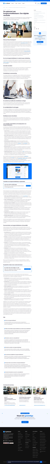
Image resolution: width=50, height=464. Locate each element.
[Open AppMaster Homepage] (8, 431)
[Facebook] (36, 29)
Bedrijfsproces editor (20, 436)
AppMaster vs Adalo (35, 449)
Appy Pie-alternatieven (43, 439)
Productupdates (20, 447)
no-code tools (25, 195)
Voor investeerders (27, 439)
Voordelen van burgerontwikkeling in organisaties (38, 18)
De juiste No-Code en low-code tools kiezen (39, 22)
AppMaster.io (26, 156)
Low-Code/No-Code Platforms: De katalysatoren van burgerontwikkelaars (39, 16)
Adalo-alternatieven (42, 445)
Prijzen (19, 445)
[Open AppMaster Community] (3, 440)
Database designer (20, 434)
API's (23, 151)
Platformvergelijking (20, 450)
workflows (19, 143)
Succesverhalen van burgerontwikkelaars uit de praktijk (39, 20)
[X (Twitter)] (34, 29)
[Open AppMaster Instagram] (12, 440)
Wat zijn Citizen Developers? (37, 11)
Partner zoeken (27, 436)
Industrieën (19, 442)
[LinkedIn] (38, 29)
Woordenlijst (34, 445)
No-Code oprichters (35, 442)
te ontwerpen (25, 143)
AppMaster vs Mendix (35, 455)
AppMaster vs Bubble (35, 452)
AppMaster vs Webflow (35, 450)
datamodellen (20, 158)
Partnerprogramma (27, 434)
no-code (12, 157)
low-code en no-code (24, 42)
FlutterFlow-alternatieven (43, 447)
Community (26, 444)
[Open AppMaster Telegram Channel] (5, 440)
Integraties (19, 439)
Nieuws (33, 436)
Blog (33, 434)
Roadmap (34, 439)
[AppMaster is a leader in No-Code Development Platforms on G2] (4, 443)
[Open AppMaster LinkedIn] (9, 440)
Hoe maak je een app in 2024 (43, 451)
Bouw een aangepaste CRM (42, 449)
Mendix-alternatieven (42, 442)
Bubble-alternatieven (42, 434)
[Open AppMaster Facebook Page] (6, 440)
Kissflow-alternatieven (42, 436)
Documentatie (27, 447)
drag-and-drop (25, 158)
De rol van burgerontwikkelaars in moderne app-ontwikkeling (39, 13)
